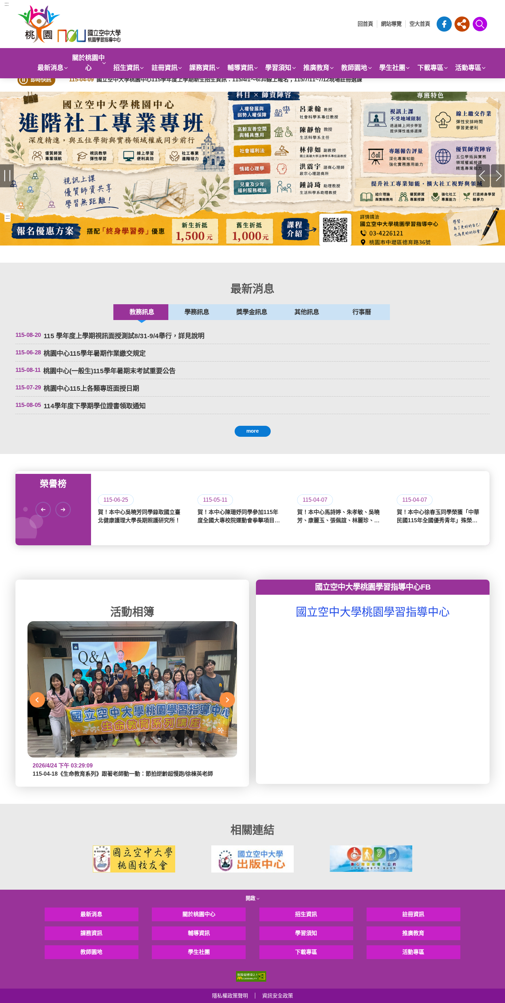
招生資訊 (126, 67)
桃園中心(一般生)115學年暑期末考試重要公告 (109, 371)
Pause (7, 175)
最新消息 (50, 67)
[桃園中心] (82, 24)
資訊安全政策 (277, 996)
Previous (483, 175)
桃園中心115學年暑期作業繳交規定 (95, 353)
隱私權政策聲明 (230, 996)
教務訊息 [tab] (142, 312)
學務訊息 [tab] (196, 312)
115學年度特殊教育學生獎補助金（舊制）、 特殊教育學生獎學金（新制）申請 (155, 443)
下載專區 (430, 67)
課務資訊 (202, 67)
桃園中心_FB (444, 24)
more (252, 431)
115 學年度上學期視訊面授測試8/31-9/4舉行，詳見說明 (124, 336)
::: (6, 4)
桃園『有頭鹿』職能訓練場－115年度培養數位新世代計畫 (99, 453)
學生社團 (392, 67)
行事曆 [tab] (361, 312)
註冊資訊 (165, 67)
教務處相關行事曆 (70, 443)
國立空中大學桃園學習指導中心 (373, 612)
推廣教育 (316, 67)
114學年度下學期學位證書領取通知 (95, 406)
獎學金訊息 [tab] (251, 312)
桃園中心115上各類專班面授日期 (91, 388)
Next (498, 175)
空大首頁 (419, 24)
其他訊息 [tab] (306, 312)
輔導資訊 (240, 67)
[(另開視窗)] (252, 169)
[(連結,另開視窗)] (134, 859)
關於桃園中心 (88, 62)
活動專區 (468, 67)
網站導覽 (391, 24)
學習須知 (278, 67)
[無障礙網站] (251, 976)
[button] (462, 24)
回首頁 (365, 24)
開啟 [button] (251, 898)
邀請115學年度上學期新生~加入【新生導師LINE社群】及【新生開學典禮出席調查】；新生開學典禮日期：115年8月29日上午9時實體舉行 (242, 443)
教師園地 (354, 67)
